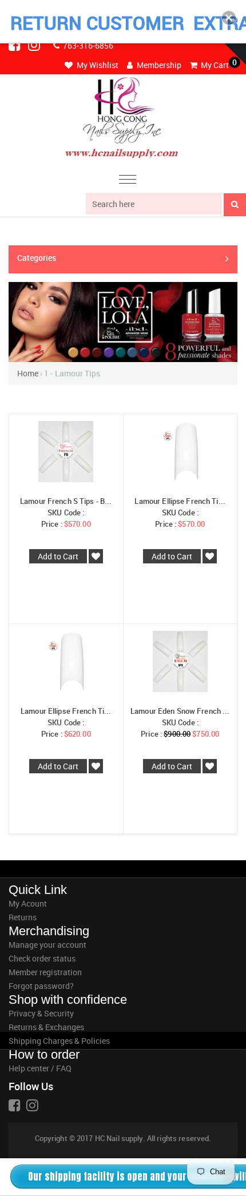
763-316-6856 (87, 45)
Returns (23, 917)
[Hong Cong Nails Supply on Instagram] (35, 44)
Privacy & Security (41, 1013)
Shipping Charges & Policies (59, 1040)
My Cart (214, 64)
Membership (158, 64)
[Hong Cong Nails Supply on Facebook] (15, 44)
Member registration (45, 972)
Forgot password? (41, 985)
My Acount (28, 903)
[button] (229, 18)
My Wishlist (96, 64)
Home (27, 373)
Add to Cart (58, 556)
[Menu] (127, 181)
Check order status (42, 958)
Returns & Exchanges (46, 1027)
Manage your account (47, 944)
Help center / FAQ (40, 1068)
